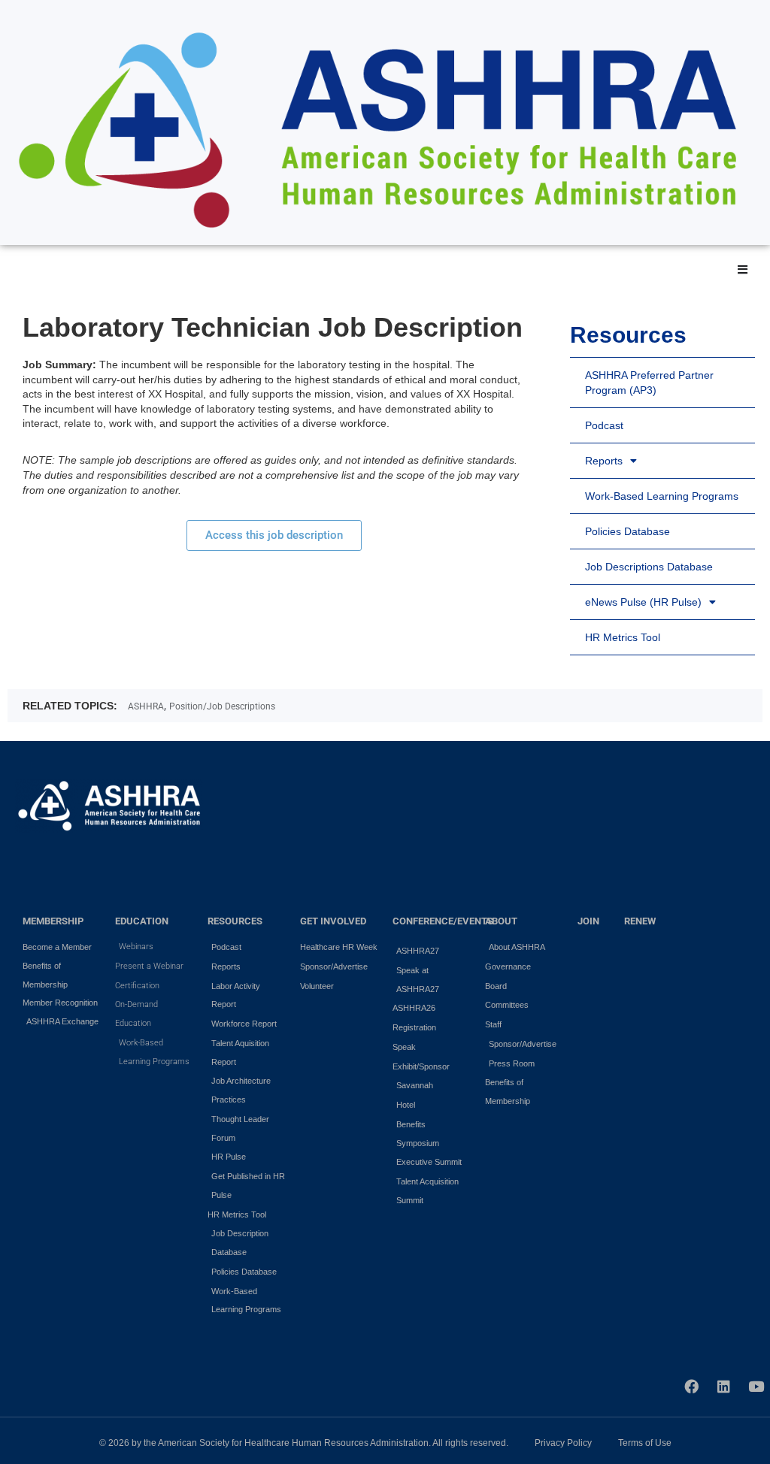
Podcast (604, 425)
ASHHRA (146, 706)
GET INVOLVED (333, 921)
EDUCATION (141, 921)
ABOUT (501, 921)
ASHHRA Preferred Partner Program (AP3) (649, 382)
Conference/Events (443, 921)
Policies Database (627, 531)
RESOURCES (235, 921)
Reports (604, 461)
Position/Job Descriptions (222, 706)
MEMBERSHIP (53, 921)
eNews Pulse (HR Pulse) (643, 602)
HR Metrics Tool (622, 637)
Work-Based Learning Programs (661, 496)
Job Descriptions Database (649, 567)
